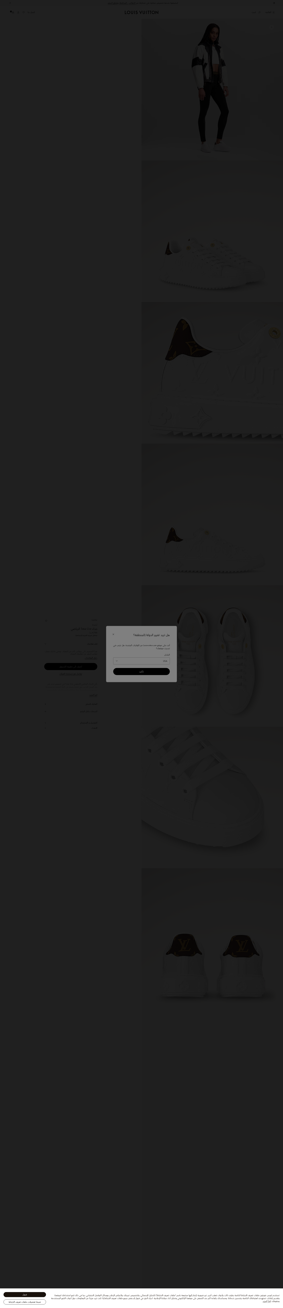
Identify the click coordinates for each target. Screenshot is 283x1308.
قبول (25, 1294)
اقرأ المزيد (267, 1301)
